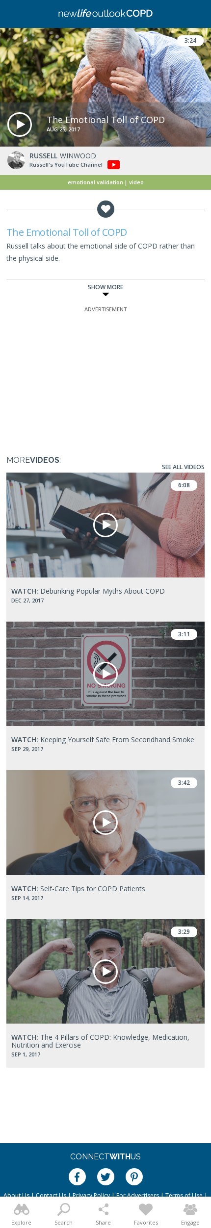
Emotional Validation (95, 182)
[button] (19, 124)
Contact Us (51, 1195)
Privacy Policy (91, 1195)
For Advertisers (137, 1195)
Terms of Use (184, 1195)
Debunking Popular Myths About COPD (88, 591)
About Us (16, 1195)
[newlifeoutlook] (105, 14)
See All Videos (183, 467)
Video (136, 182)
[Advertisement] (105, 375)
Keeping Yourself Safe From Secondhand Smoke (102, 739)
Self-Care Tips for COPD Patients (78, 888)
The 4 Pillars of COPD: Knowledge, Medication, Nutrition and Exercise (100, 1041)
